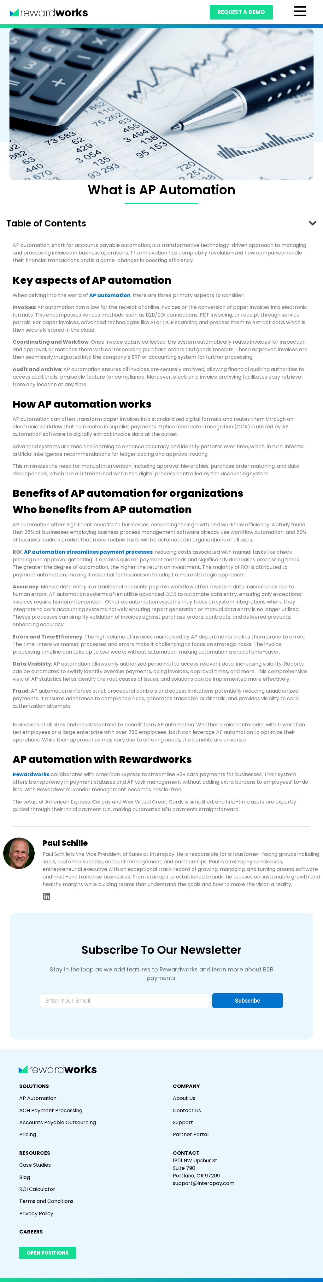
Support (183, 1122)
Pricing (27, 1134)
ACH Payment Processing (50, 1110)
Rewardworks (31, 774)
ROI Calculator (37, 1189)
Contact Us (187, 1110)
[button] (313, 223)
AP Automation (37, 1098)
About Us (184, 1098)
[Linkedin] (46, 896)
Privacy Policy (36, 1213)
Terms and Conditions (46, 1201)
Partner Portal (190, 1134)
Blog (24, 1177)
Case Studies (35, 1165)
